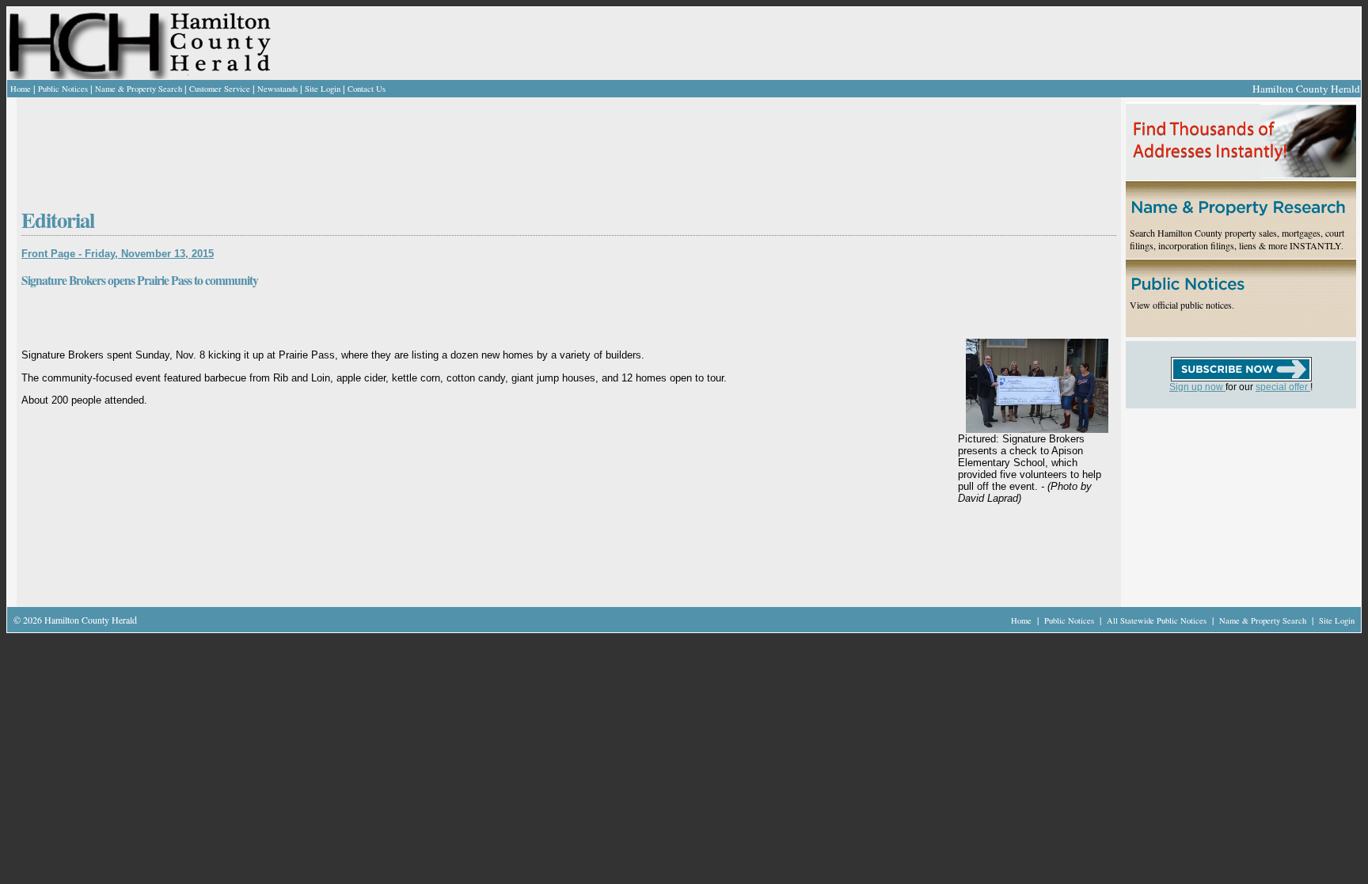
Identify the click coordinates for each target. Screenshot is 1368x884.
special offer (1283, 387)
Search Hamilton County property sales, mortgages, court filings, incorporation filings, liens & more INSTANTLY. (1237, 239)
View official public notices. (1182, 304)
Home (20, 88)
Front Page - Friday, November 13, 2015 (117, 254)
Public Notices (63, 88)
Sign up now (1197, 387)
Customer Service (219, 88)
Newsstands (277, 88)
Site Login (322, 88)
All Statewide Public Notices (1158, 620)
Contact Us (367, 88)
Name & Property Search (138, 88)
